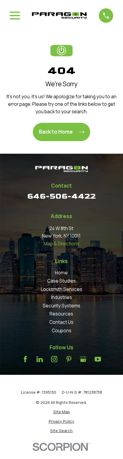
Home (61, 273)
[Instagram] (54, 359)
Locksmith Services (61, 289)
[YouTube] (98, 359)
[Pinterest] (69, 359)
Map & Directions (61, 244)
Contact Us (61, 322)
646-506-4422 (61, 196)
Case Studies (61, 281)
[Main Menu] (15, 15)
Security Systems (61, 306)
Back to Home (56, 131)
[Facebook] (25, 359)
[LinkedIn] (39, 359)
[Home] (59, 15)
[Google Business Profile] (83, 359)
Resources (61, 314)
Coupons (61, 330)
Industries (61, 297)
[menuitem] (61, 412)
